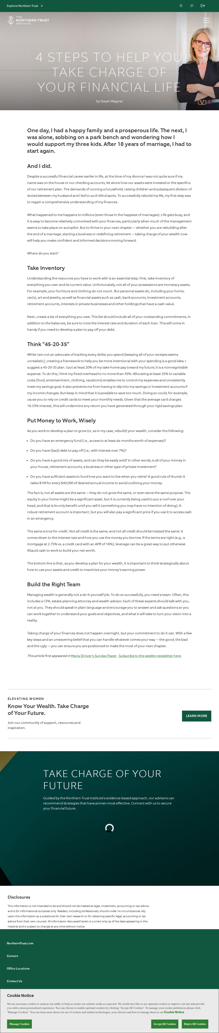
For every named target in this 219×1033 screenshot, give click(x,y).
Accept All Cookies (165, 1024)
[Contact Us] (181, 6)
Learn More (196, 716)
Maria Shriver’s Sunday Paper (94, 656)
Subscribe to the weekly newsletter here (149, 656)
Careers (12, 956)
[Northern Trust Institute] (31, 20)
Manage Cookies (19, 1024)
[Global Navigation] (42, 6)
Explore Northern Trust (22, 5)
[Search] (192, 6)
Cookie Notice (174, 1012)
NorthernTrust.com (20, 943)
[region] (109, 1011)
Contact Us (14, 981)
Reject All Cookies (195, 1024)
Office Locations (18, 968)
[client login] (203, 6)
